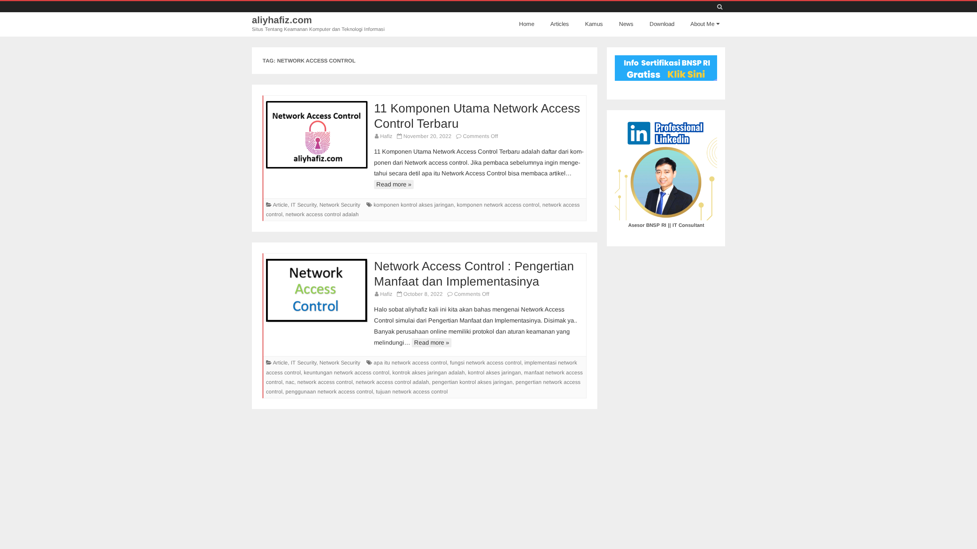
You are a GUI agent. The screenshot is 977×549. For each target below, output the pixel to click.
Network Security (339, 205)
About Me (702, 24)
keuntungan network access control (346, 372)
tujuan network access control (412, 391)
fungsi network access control (485, 363)
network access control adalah (322, 214)
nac (289, 382)
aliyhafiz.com (282, 20)
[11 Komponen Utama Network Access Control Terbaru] (317, 135)
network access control (325, 382)
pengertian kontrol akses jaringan (472, 382)
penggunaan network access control (329, 391)
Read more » (393, 184)
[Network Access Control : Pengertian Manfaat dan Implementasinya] (317, 290)
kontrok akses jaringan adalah (428, 372)
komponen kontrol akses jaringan (414, 205)
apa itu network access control (410, 363)
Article (280, 205)
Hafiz (386, 136)
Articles (559, 24)
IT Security (303, 205)
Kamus (594, 24)
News (626, 24)
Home (526, 24)
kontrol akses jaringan (494, 372)
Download (662, 24)
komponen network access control (498, 205)
